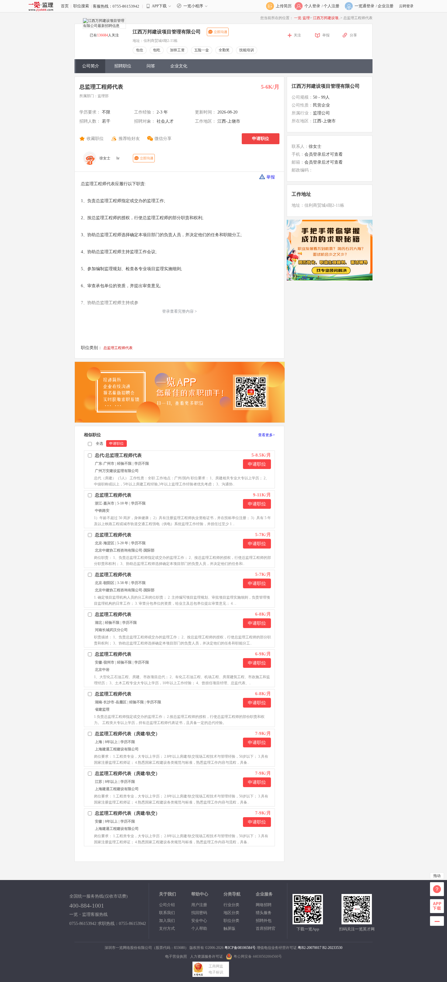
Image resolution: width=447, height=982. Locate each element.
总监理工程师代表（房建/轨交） (127, 733)
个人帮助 (199, 928)
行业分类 (231, 904)
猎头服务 (264, 912)
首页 (65, 6)
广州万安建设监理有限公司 (117, 471)
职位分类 (231, 920)
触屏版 (229, 928)
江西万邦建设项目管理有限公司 (326, 86)
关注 (297, 35)
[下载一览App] (308, 921)
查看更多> (266, 435)
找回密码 (199, 912)
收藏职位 (95, 138)
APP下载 (159, 6)
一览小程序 (193, 6)
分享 (353, 35)
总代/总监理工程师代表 (118, 455)
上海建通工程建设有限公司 (117, 749)
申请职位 (260, 138)
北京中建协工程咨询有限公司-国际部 (124, 550)
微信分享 (163, 138)
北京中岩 (102, 670)
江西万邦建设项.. (326, 18)
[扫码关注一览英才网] (356, 921)
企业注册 (385, 6)
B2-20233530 (332, 948)
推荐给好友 (129, 138)
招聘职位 (122, 66)
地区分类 (231, 912)
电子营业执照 (176, 956)
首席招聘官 (265, 928)
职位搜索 (81, 6)
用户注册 (199, 904)
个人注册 (331, 6)
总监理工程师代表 (101, 87)
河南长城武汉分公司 (111, 630)
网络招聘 (264, 904)
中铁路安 (102, 510)
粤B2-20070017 (309, 948)
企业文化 (178, 66)
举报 (326, 35)
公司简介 (90, 66)
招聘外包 (264, 920)
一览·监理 (302, 18)
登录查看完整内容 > (179, 311)
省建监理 (102, 709)
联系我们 (167, 912)
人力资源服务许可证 (206, 956)
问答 (151, 66)
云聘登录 (406, 6)
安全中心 (199, 920)
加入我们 (167, 920)
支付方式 (167, 928)
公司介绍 (167, 904)
